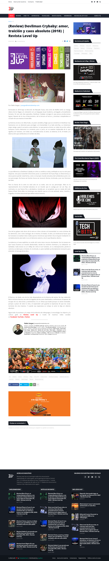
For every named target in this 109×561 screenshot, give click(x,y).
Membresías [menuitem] (68, 16)
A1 (13, 21)
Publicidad (39, 2)
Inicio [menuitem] (11, 16)
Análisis (14, 376)
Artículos (26, 376)
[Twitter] (67, 41)
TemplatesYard (23, 558)
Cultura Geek (44, 376)
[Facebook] (64, 41)
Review (31, 379)
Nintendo (76, 48)
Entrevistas (95, 45)
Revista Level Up (39, 379)
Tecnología (76, 53)
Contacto (31, 2)
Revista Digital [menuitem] (56, 16)
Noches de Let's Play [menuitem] (81, 16)
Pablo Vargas (24, 379)
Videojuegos (84, 53)
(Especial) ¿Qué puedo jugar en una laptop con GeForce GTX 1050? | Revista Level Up (90, 495)
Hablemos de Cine (64, 376)
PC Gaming (89, 48)
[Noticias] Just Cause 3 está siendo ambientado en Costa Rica (90, 504)
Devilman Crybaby (53, 376)
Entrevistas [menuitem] (35, 16)
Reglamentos (82, 558)
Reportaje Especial (78, 51)
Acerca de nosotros (20, 2)
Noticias (17, 379)
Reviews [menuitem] (18, 16)
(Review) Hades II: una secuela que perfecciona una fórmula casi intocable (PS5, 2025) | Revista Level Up (27, 534)
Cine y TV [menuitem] (26, 16)
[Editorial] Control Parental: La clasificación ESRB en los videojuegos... (89, 515)
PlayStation (96, 48)
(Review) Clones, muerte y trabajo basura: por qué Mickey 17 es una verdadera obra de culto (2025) (27, 522)
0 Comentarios (21, 41)
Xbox (90, 53)
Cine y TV (36, 376)
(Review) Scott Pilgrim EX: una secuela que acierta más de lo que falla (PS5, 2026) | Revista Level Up (27, 545)
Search (96, 16)
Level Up (11, 379)
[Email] (69, 41)
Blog (31, 376)
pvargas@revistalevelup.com (30, 105)
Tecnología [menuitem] (45, 16)
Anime (20, 376)
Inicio (10, 2)
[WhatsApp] (31, 384)
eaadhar (40, 558)
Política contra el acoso (94, 558)
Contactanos (73, 558)
